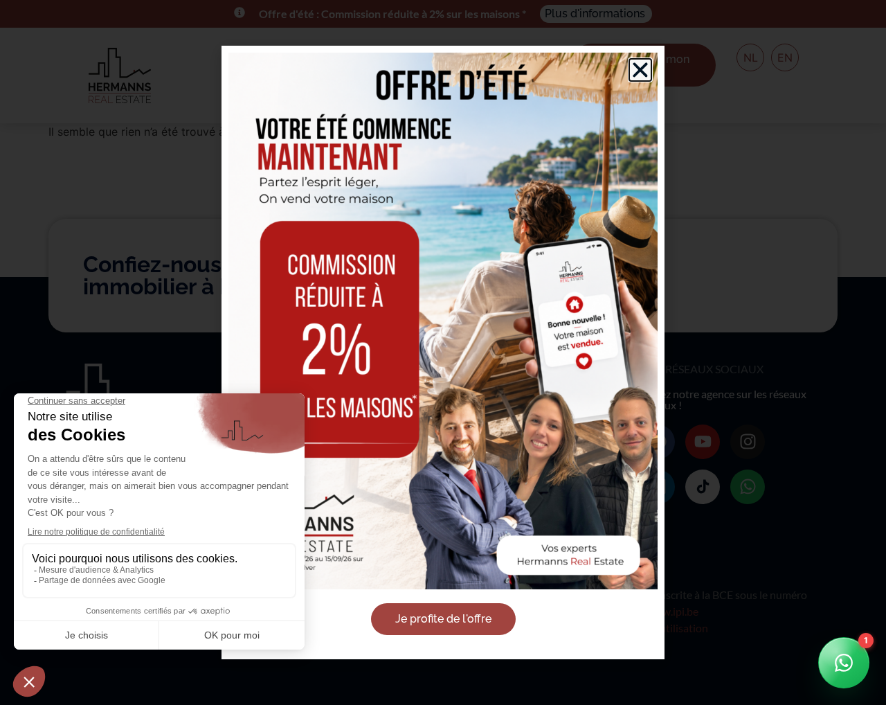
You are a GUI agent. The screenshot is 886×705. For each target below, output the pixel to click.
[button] (640, 70)
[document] (443, 352)
